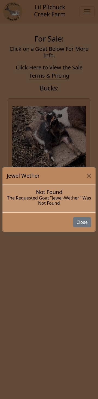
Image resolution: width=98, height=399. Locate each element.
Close (82, 222)
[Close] (89, 175)
